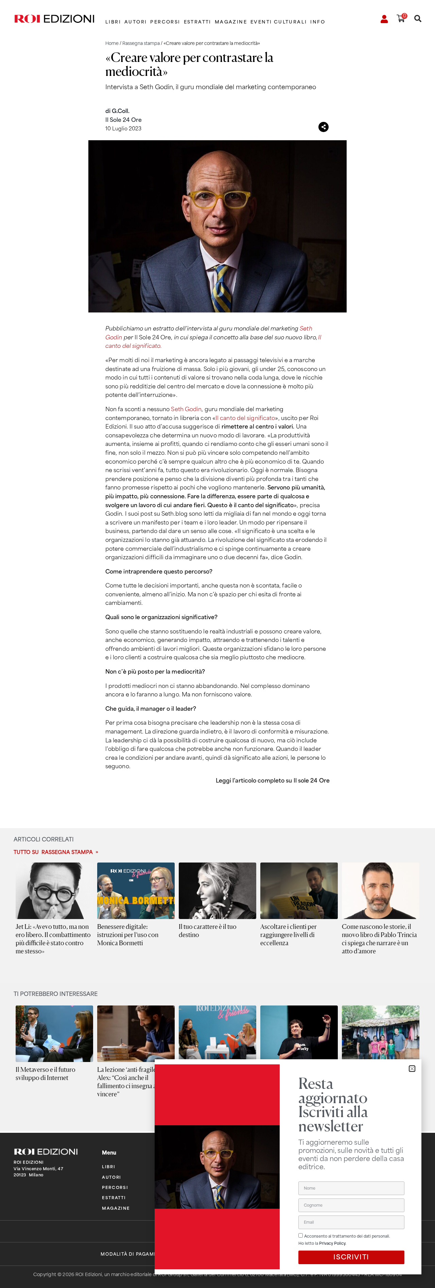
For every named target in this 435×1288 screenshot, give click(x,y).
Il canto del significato (245, 418)
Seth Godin (186, 409)
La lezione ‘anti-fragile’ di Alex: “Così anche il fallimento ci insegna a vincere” (130, 1081)
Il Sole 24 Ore (123, 120)
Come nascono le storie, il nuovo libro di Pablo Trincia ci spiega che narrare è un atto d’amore (379, 938)
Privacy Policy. (332, 1243)
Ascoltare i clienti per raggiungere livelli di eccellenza (288, 934)
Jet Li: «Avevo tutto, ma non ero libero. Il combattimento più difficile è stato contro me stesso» (53, 938)
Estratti (197, 22)
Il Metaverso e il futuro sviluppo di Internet (45, 1073)
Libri (113, 22)
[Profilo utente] (384, 19)
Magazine (231, 22)
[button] (412, 1068)
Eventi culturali (278, 22)
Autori (135, 22)
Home (112, 43)
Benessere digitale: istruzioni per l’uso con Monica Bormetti (127, 934)
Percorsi (165, 22)
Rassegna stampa (141, 43)
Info (317, 22)
